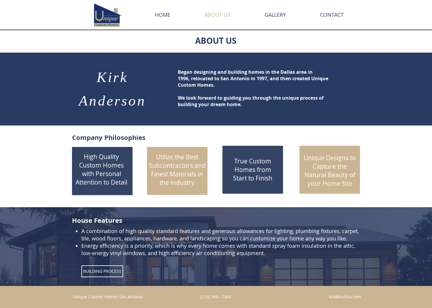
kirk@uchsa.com (345, 296)
